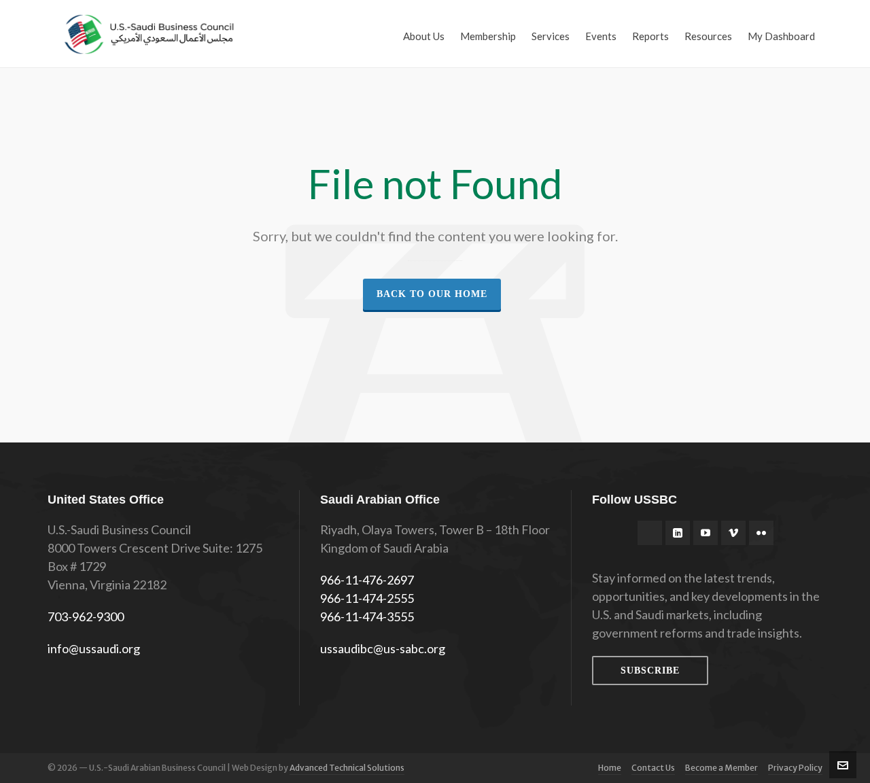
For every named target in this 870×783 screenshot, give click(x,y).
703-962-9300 (86, 616)
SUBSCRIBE (650, 670)
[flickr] (761, 533)
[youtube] (705, 533)
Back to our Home (432, 294)
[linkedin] (677, 533)
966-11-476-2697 (367, 579)
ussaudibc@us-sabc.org (382, 648)
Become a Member (721, 768)
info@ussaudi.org (94, 648)
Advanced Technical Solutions (347, 768)
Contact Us (653, 768)
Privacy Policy (795, 768)
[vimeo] (733, 533)
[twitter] (650, 533)
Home (609, 768)
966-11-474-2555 (367, 598)
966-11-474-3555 (367, 616)
